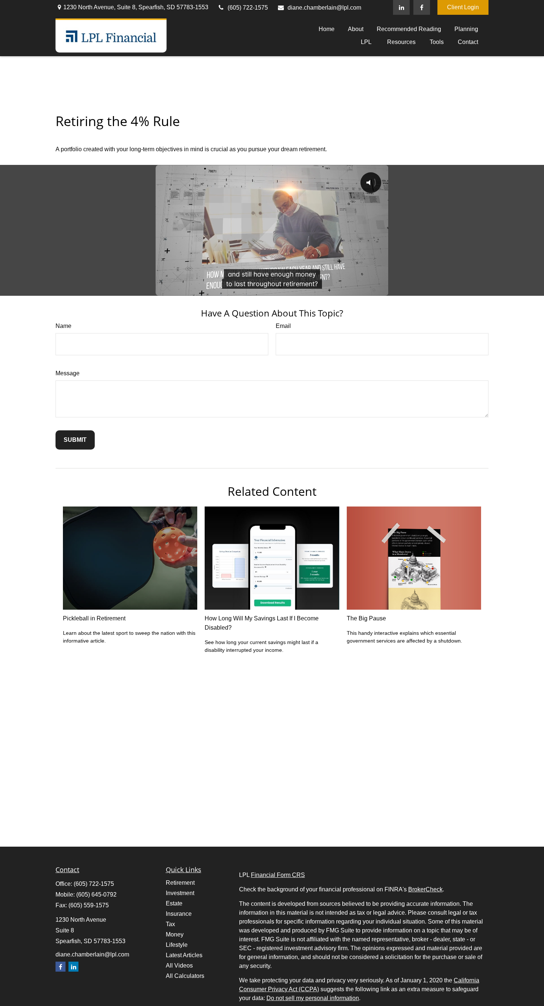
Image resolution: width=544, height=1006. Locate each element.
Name (63, 326)
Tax (170, 924)
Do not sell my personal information (312, 998)
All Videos (179, 965)
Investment (180, 893)
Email (283, 326)
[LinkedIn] (401, 7)
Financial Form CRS (278, 875)
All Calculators (185, 976)
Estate (174, 903)
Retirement (180, 883)
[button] (327, 29)
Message (68, 373)
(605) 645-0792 (96, 894)
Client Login (463, 7)
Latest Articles (184, 955)
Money (175, 934)
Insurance (179, 914)
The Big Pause (366, 618)
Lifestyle (177, 945)
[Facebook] (421, 7)
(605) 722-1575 (248, 7)
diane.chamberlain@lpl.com (324, 7)
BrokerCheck (425, 889)
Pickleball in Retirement (94, 618)
